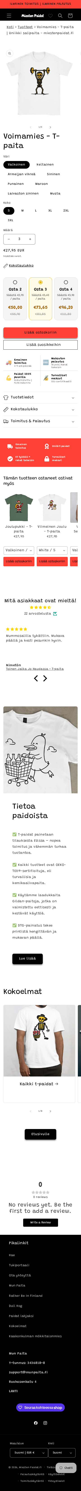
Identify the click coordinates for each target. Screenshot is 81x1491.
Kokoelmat (18, 1326)
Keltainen (45, 164)
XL (50, 210)
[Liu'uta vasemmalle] (31, 127)
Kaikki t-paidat (36, 1084)
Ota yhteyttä (20, 1275)
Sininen (53, 174)
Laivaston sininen (23, 193)
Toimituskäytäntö (32, 1481)
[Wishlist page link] (50, 15)
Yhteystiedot (56, 1481)
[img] (40, 607)
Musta (55, 193)
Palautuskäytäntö (32, 1474)
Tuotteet (25, 27)
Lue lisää (27, 958)
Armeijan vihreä (22, 174)
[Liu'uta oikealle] (50, 127)
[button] (9, 16)
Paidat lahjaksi (21, 1316)
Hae (12, 1255)
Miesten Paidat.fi (30, 1467)
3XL (11, 220)
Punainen (16, 184)
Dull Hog (15, 1306)
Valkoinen (16, 164)
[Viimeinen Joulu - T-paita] (52, 507)
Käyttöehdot (56, 1474)
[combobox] (19, 550)
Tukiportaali (19, 1265)
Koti (10, 27)
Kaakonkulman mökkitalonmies (35, 1336)
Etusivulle (41, 1134)
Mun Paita (17, 1285)
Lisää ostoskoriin (19, 561)
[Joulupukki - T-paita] (19, 507)
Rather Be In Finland (26, 1296)
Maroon (41, 184)
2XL (66, 210)
